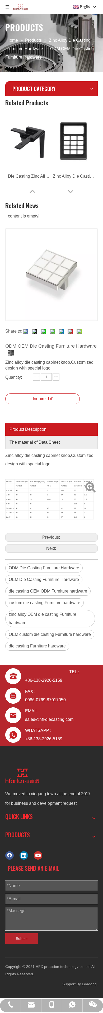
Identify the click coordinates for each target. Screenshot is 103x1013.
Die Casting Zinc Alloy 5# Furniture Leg (29, 176)
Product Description (28, 429)
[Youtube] (38, 855)
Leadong (89, 984)
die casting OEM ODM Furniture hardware (48, 591)
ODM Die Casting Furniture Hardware (44, 568)
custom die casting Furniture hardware (44, 602)
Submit (21, 938)
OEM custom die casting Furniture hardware (50, 634)
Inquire (39, 398)
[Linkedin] (24, 855)
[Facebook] (9, 855)
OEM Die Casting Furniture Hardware (44, 579)
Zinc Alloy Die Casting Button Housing (74, 176)
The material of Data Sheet (35, 442)
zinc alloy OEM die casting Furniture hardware (42, 618)
